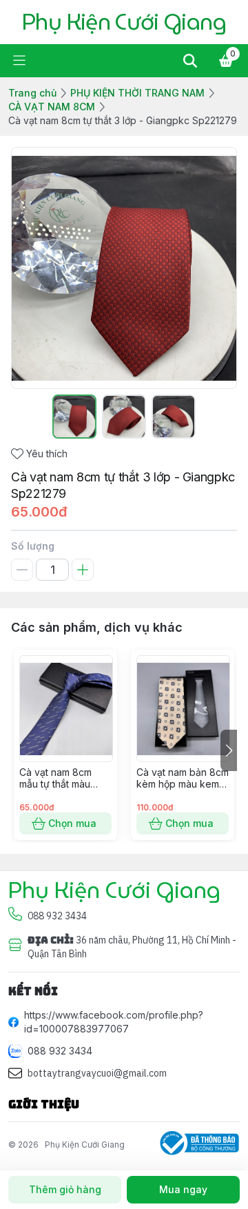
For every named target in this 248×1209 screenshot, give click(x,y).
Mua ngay (183, 1189)
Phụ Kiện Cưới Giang (85, 1144)
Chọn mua (72, 823)
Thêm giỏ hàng (65, 1189)
